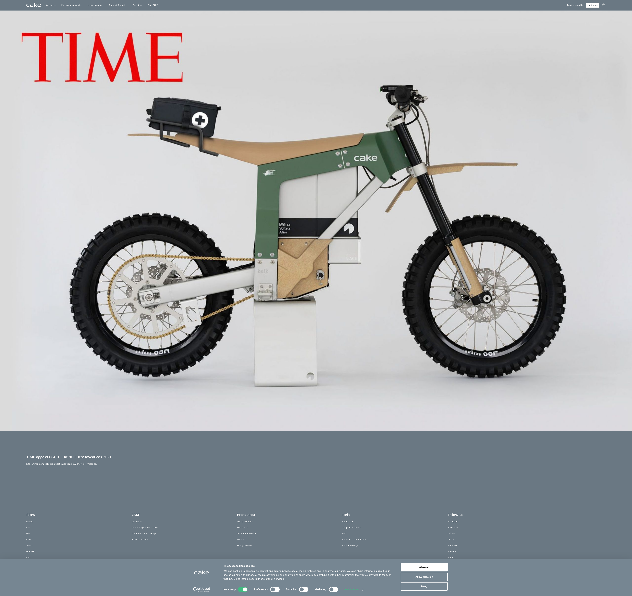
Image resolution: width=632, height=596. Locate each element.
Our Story (137, 521)
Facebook (453, 527)
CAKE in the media (246, 533)
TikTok (451, 539)
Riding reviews (244, 545)
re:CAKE (30, 551)
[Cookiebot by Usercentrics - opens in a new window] (201, 589)
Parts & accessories (71, 5)
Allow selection (424, 576)
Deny (424, 586)
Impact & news (95, 5)
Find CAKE (153, 5)
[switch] (275, 589)
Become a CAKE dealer (354, 539)
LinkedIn (452, 533)
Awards (241, 539)
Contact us (592, 5)
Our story (137, 5)
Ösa (28, 533)
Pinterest (452, 545)
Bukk (28, 539)
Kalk (28, 527)
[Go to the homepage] (33, 5)
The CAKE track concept (144, 533)
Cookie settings (350, 545)
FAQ (344, 533)
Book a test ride (575, 5)
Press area (242, 527)
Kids (28, 557)
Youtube (452, 551)
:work (29, 545)
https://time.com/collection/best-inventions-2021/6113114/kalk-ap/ (61, 464)
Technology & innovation (145, 527)
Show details (351, 589)
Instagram (453, 521)
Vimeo (451, 557)
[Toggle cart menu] (603, 5)
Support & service (118, 5)
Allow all (424, 567)
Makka (29, 521)
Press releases (245, 521)
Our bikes (51, 5)
